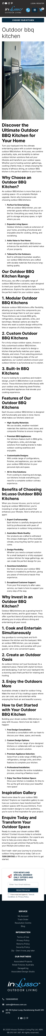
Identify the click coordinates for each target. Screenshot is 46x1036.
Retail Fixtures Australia (23, 965)
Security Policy (23, 947)
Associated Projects (23, 961)
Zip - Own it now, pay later (23, 950)
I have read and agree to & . (21, 896)
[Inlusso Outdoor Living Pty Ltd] (13, 10)
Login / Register (37, 3)
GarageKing (23, 968)
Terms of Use (23, 937)
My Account (23, 916)
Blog (23, 926)
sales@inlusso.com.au (16, 1004)
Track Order (23, 919)
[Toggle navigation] (34, 10)
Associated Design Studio (23, 971)
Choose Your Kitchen (23, 20)
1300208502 (12, 999)
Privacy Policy (23, 897)
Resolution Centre (23, 923)
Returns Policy (23, 944)
